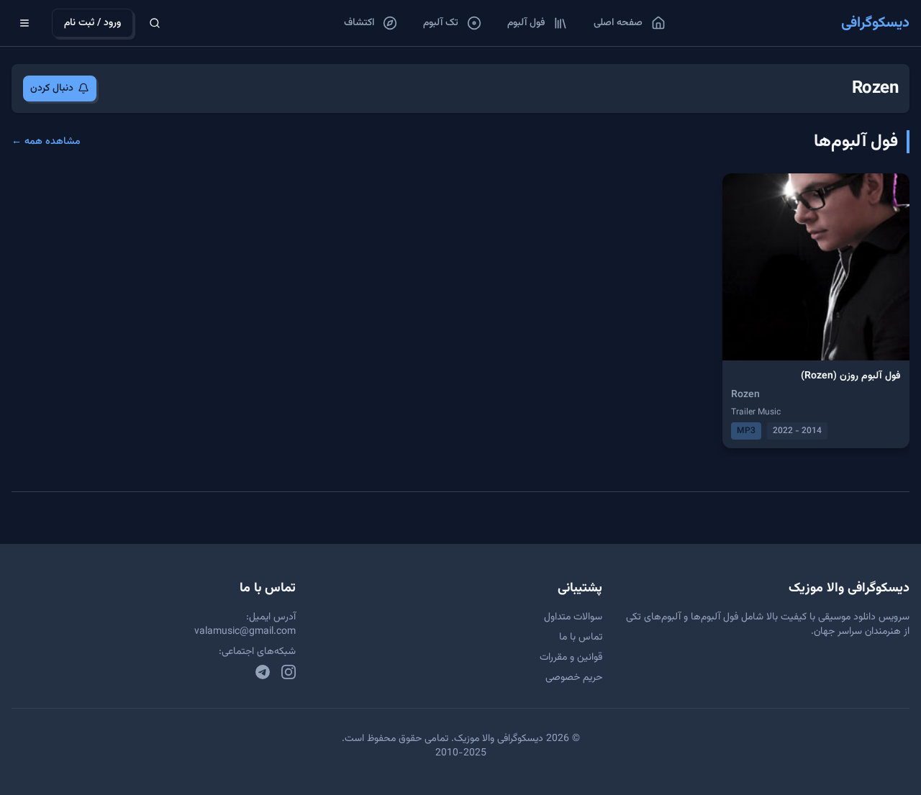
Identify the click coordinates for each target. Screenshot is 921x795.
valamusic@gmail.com (245, 632)
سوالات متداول (573, 617)
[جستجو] (155, 23)
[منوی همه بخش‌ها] (24, 23)
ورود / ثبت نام (92, 23)
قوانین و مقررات (571, 657)
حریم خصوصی (573, 678)
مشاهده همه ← (46, 142)
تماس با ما (580, 637)
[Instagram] (288, 672)
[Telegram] (262, 672)
